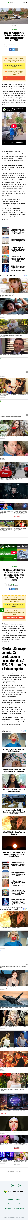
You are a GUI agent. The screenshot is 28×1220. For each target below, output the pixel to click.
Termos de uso (8, 1208)
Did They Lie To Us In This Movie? (7, 1047)
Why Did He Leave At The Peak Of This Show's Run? (11, 354)
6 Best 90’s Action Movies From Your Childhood (10, 927)
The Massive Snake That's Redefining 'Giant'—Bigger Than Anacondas (6, 529)
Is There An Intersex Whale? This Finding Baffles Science (12, 1007)
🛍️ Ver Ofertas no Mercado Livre (14, 66)
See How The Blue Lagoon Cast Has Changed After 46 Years (13, 436)
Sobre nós (18, 1199)
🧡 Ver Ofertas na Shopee (14, 78)
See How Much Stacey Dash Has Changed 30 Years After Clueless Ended (20, 1161)
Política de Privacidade (19, 1208)
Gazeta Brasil (12, 44)
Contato (14, 1213)
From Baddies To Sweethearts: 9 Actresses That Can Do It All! (13, 499)
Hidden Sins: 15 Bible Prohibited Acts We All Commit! (12, 1132)
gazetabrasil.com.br (4, 481)
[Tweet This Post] (13, 49)
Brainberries (2, 296)
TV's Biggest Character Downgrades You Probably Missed (13, 946)
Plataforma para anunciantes (14, 1203)
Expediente (10, 1199)
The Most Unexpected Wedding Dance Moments (10, 416)
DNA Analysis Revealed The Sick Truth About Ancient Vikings (13, 1026)
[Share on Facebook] (10, 49)
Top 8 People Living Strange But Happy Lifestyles (11, 335)
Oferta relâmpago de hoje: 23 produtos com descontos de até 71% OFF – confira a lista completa (14, 658)
